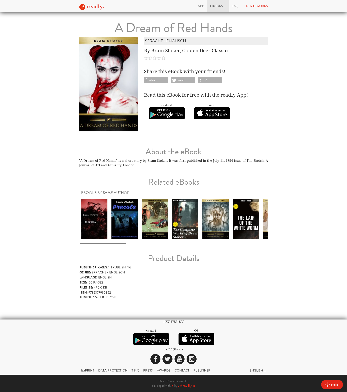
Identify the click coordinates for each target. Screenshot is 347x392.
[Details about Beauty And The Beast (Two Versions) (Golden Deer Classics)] (155, 219)
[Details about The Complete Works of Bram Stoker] (185, 219)
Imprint (87, 370)
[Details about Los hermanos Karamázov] (215, 219)
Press (148, 370)
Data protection (113, 370)
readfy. (95, 6)
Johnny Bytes (186, 385)
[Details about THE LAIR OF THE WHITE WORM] (246, 219)
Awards (163, 370)
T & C (135, 370)
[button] (218, 6)
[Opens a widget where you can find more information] (332, 385)
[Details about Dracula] (94, 219)
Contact (182, 370)
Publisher (201, 370)
